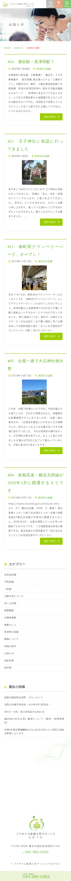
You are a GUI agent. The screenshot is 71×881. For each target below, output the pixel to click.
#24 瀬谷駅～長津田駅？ (31, 62)
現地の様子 (10, 646)
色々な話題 (10, 603)
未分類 (8, 667)
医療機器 (9, 610)
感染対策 (9, 660)
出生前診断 (10, 575)
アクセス (58, 6)
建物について (11, 639)
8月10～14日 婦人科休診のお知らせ (24, 712)
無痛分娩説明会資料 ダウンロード (23, 697)
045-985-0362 (37, 852)
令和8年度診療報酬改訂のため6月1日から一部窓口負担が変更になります (34, 732)
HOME (7, 48)
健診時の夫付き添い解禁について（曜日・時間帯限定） (34, 721)
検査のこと (10, 625)
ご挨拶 (8, 589)
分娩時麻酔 (10, 617)
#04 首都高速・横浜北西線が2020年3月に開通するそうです (35, 483)
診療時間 (50, 6)
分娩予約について (14, 596)
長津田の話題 (43, 69)
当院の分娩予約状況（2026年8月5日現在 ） (28, 704)
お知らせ (19, 48)
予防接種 (9, 582)
